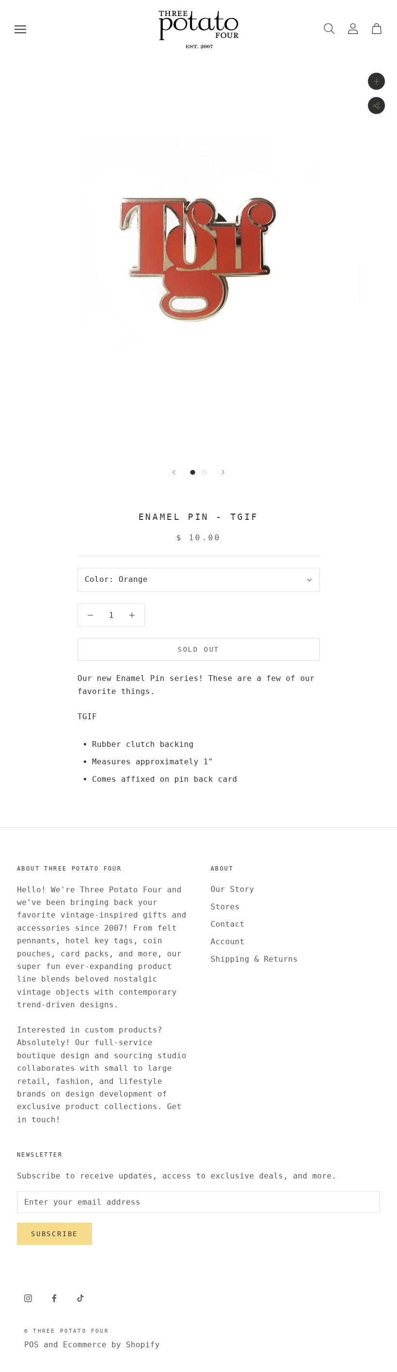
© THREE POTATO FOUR (66, 1331)
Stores (225, 906)
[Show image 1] (192, 472)
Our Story (232, 889)
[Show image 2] (204, 472)
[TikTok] (80, 1297)
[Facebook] (54, 1297)
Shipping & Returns (254, 959)
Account (227, 941)
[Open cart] (376, 29)
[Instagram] (28, 1297)
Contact (227, 924)
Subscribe (54, 1234)
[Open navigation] (20, 29)
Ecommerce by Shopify (111, 1344)
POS (31, 1344)
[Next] (223, 472)
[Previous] (173, 472)
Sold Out (198, 649)
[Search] (329, 29)
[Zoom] (376, 81)
